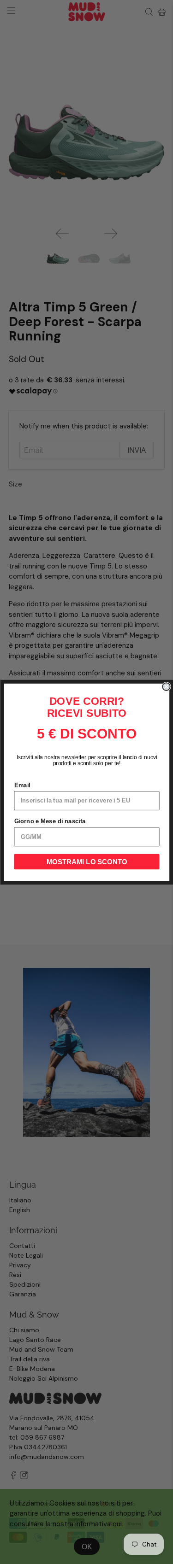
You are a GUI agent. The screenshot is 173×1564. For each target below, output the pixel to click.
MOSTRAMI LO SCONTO (86, 862)
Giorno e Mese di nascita (49, 821)
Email (22, 785)
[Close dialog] (166, 687)
